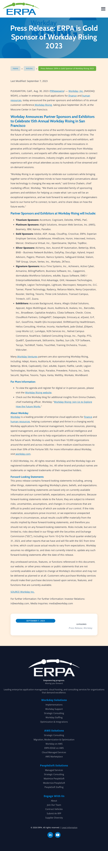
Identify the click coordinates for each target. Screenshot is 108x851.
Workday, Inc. (76, 91)
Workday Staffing (54, 717)
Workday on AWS (54, 743)
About (54, 800)
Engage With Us (54, 796)
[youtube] (58, 835)
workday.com (23, 453)
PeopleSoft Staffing (54, 787)
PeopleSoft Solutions (54, 765)
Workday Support (54, 709)
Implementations (54, 704)
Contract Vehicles (54, 809)
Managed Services (54, 770)
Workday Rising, (44, 104)
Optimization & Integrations (54, 721)
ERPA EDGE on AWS (54, 748)
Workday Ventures (27, 356)
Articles (29, 68)
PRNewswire (57, 91)
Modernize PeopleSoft (54, 782)
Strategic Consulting (54, 713)
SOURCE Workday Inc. (23, 591)
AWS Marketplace (54, 756)
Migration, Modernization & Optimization (54, 739)
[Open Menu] (103, 9)
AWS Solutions (54, 730)
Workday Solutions (54, 700)
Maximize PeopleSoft (54, 778)
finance (72, 95)
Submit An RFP (54, 813)
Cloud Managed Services (54, 752)
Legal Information (69, 827)
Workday (15, 416)
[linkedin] (50, 835)
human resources (20, 421)
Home (15, 68)
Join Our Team (54, 804)
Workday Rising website (38, 392)
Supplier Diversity (54, 817)
